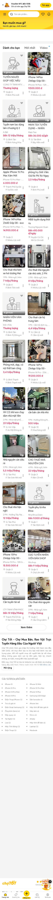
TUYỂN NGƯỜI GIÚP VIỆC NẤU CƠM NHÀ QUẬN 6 (13, 79)
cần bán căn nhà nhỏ (38, 412)
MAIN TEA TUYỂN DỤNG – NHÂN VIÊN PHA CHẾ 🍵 (38, 126)
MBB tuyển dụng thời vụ (39, 221)
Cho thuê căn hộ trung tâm (36, 319)
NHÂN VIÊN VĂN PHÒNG (12, 319)
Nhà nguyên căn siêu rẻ (13, 461)
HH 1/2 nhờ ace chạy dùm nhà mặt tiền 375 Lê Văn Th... (13, 414)
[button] (3, 5)
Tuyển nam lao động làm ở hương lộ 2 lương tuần (13, 126)
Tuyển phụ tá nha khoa (37, 509)
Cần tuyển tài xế (11, 602)
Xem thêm (26, 627)
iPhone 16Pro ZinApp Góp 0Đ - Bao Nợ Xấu (37, 366)
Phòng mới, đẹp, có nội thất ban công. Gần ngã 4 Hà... (13, 366)
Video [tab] (44, 48)
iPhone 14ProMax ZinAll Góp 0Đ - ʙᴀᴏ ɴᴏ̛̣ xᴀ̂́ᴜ (13, 221)
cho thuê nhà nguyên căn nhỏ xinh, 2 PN (38, 271)
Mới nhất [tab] (29, 48)
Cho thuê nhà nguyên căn (39, 604)
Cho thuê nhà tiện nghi (12, 509)
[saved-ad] (43, 14)
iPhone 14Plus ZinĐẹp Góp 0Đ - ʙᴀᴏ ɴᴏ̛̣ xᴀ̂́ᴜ (37, 79)
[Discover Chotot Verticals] (5, 14)
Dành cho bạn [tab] (11, 48)
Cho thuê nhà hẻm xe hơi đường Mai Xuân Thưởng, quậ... (13, 271)
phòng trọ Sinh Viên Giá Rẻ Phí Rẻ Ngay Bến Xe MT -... (38, 174)
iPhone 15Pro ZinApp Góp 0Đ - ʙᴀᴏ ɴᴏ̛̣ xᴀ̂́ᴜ (12, 556)
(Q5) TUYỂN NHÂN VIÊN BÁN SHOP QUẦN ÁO (38, 556)
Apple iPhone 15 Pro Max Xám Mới (13, 174)
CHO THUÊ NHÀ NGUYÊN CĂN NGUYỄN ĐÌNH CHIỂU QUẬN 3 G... (38, 461)
